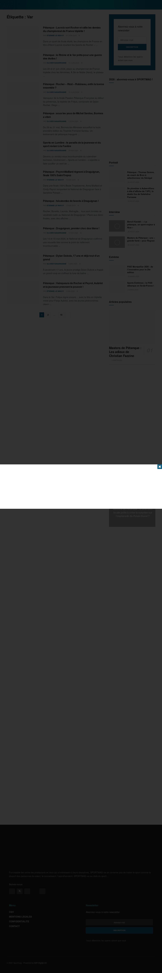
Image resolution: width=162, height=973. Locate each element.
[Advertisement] (81, 486)
